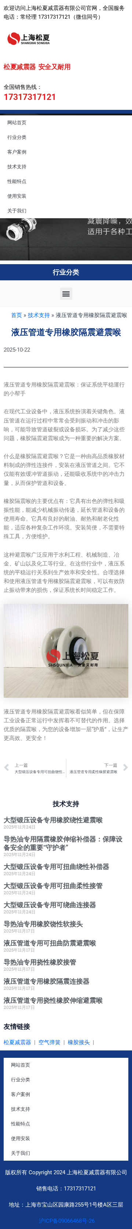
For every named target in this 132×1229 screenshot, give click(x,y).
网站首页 (16, 122)
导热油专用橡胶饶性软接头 (43, 924)
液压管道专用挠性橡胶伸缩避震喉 (53, 1000)
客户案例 (16, 152)
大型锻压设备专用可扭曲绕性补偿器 (56, 866)
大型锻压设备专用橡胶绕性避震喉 (53, 820)
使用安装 (16, 196)
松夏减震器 (17, 1042)
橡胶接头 (79, 1042)
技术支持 (16, 166)
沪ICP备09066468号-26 (66, 1221)
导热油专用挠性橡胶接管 (40, 962)
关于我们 (16, 210)
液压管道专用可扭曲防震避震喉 (50, 943)
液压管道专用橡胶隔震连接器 (46, 981)
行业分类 (16, 137)
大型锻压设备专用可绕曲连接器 (50, 905)
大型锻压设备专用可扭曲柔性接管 (53, 886)
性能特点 (16, 181)
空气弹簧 (49, 1042)
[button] (66, 294)
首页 (16, 315)
